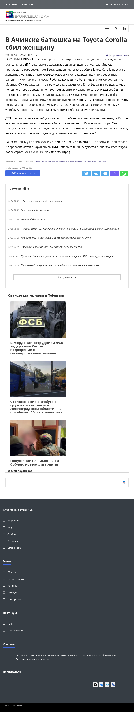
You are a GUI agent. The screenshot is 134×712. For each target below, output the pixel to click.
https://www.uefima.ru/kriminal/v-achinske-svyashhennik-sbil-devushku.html (70, 161)
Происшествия (119, 55)
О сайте (23, 4)
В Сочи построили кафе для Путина (42, 201)
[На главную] (107, 55)
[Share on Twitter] (86, 174)
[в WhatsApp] (124, 174)
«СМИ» (11, 623)
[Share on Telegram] (105, 174)
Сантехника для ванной (35, 210)
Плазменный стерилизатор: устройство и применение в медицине (60, 265)
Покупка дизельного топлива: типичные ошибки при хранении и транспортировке (70, 228)
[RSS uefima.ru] (113, 684)
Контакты (11, 4)
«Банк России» (15, 630)
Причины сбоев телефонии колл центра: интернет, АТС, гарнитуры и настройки (68, 256)
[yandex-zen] (95, 684)
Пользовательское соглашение (33, 659)
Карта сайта (13, 541)
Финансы (12, 585)
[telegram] (107, 684)
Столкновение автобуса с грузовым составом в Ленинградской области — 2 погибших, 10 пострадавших (36, 407)
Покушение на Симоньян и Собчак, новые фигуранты (34, 462)
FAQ (31, 4)
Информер (13, 520)
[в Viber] (114, 174)
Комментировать (24, 173)
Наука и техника (16, 578)
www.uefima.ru (20, 12)
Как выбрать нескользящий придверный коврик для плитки (56, 237)
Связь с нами (14, 547)
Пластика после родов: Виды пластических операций (52, 247)
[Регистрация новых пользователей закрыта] (124, 28)
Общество (12, 572)
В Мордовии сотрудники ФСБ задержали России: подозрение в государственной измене (36, 347)
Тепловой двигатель (33, 219)
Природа (12, 592)
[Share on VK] (96, 174)
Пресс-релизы (14, 599)
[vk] (101, 684)
